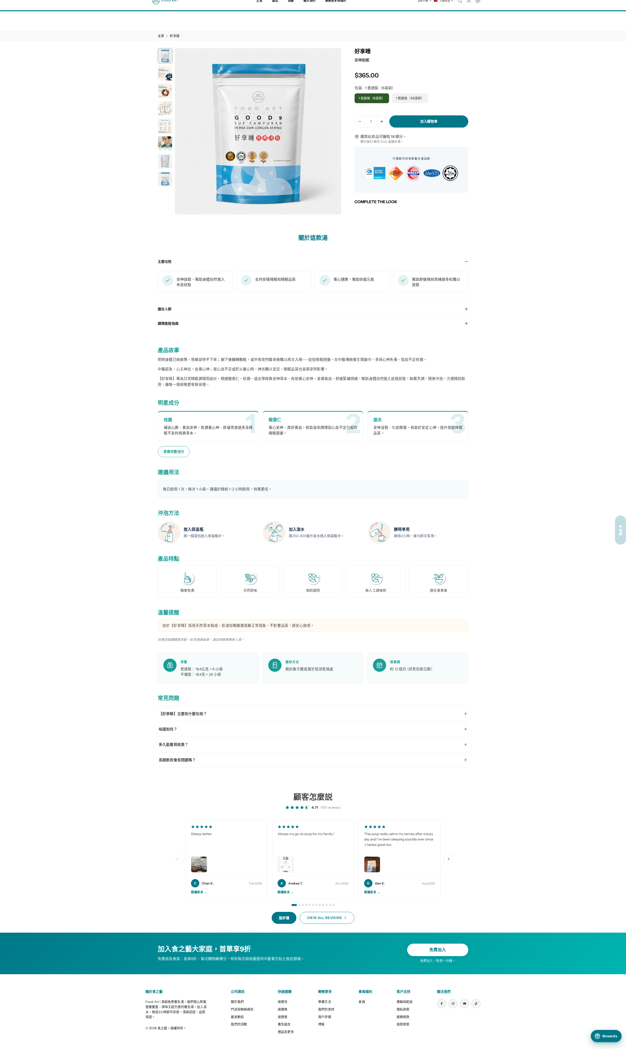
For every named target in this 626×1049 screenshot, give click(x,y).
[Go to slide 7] (316, 905)
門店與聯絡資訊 (242, 1009)
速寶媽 (282, 1009)
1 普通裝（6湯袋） (371, 98)
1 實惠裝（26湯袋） (410, 98)
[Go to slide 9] (323, 905)
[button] (329, 131)
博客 (321, 1024)
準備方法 (324, 1002)
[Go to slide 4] (306, 905)
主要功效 (165, 261)
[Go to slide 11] (330, 905)
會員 (361, 1002)
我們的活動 (239, 1024)
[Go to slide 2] (299, 905)
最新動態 (237, 1017)
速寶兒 (282, 1002)
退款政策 (403, 1024)
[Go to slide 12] (334, 905)
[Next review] (449, 859)
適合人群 (165, 309)
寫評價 (284, 918)
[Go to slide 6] (313, 905)
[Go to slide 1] (294, 905)
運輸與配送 (405, 1002)
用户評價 (324, 1017)
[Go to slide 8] (320, 905)
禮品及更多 (286, 1032)
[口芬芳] (15, 1034)
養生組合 (284, 1024)
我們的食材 (326, 1009)
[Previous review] (177, 859)
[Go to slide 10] (327, 905)
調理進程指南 (168, 323)
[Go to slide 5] (310, 905)
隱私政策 (403, 1009)
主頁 (161, 36)
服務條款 (403, 1017)
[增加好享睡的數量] (382, 121)
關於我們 (237, 1002)
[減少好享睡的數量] (360, 121)
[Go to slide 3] (303, 905)
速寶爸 (282, 1017)
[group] (258, 131)
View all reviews (324, 918)
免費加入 (437, 949)
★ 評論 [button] (620, 529)
